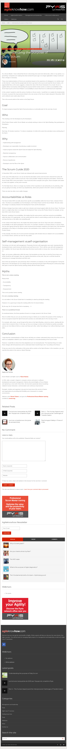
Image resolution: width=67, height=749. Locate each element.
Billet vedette (22, 48)
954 (13, 48)
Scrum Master (37, 48)
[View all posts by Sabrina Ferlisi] (9, 364)
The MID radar (15, 559)
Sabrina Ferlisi (12, 61)
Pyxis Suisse (24, 376)
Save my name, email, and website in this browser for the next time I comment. (25, 481)
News (3, 723)
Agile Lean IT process (8, 711)
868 (10, 48)
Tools (3, 707)
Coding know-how (7, 714)
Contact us (5, 727)
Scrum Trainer (15, 396)
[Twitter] (63, 744)
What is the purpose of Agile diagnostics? (24, 567)
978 (16, 48)
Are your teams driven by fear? (20, 551)
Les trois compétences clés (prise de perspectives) (20, 421)
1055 (7, 48)
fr (62, 19)
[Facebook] (4, 644)
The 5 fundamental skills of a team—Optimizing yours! (28, 575)
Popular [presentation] (12, 539)
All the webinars (10, 662)
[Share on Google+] (61, 60)
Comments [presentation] (54, 539)
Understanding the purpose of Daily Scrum (23, 673)
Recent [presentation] (33, 539)
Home (3, 23)
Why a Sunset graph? (17, 543)
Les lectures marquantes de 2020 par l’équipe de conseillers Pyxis (20, 412)
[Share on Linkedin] (63, 60)
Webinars (4, 720)
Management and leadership (10, 704)
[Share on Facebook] (56, 60)
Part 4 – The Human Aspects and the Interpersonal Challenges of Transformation (52, 413)
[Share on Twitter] (59, 60)
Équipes (30, 48)
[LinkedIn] (60, 744)
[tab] (12, 539)
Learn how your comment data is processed (36, 489)
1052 (8, 23)
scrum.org (12, 398)
